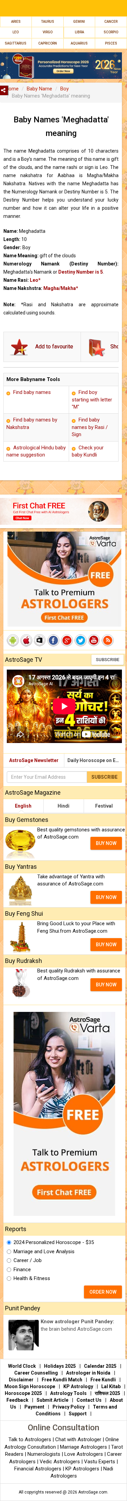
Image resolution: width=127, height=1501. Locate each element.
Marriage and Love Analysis (44, 1251)
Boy (64, 89)
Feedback (17, 1400)
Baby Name (39, 89)
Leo (16, 32)
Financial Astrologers (37, 1469)
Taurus (47, 21)
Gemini (79, 21)
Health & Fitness (32, 1278)
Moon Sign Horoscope (29, 1386)
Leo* (35, 280)
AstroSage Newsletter (34, 760)
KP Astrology (78, 1386)
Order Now (103, 1292)
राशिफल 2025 (107, 1393)
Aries (16, 21)
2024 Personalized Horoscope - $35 (54, 1242)
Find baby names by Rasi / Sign (90, 427)
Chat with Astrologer (79, 1439)
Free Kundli (103, 1379)
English (23, 806)
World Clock (22, 1366)
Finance (22, 1269)
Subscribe (107, 659)
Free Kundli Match (62, 1379)
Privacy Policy (68, 1407)
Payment (34, 1407)
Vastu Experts (99, 1462)
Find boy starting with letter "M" (92, 399)
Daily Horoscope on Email (96, 760)
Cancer (111, 21)
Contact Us (89, 1400)
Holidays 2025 (60, 1366)
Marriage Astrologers (84, 1447)
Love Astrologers (83, 1454)
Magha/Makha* (60, 288)
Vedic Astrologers (60, 1462)
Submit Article (52, 1400)
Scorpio (111, 32)
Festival (104, 806)
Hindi (63, 806)
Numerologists (44, 1454)
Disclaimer (21, 1379)
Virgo (47, 32)
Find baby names (32, 392)
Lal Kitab (111, 1386)
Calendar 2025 (100, 1366)
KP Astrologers (83, 1469)
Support (78, 1413)
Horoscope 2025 (23, 1393)
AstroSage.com (92, 1492)
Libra (79, 32)
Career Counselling (36, 1373)
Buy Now (106, 843)
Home (12, 89)
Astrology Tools (68, 1393)
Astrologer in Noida (88, 1373)
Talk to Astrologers (29, 1439)
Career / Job (28, 1260)
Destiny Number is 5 (80, 272)
